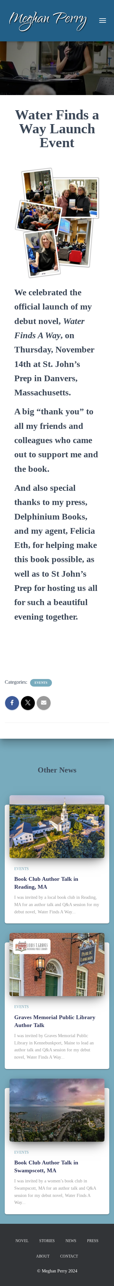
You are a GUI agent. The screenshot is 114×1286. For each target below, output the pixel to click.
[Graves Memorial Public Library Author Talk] (57, 964)
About (42, 1256)
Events (41, 682)
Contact (69, 1256)
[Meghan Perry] (50, 20)
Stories (47, 1241)
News (71, 1241)
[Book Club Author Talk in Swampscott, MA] (57, 1109)
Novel (22, 1241)
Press (92, 1241)
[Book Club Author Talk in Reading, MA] (57, 826)
